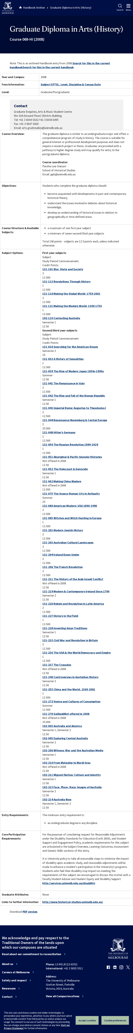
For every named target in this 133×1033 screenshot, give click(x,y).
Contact (7, 997)
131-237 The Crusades (56, 665)
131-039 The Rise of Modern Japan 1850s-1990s (73, 371)
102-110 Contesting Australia (61, 318)
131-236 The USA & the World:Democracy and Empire (76, 652)
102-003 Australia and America (62, 726)
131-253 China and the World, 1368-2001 (68, 689)
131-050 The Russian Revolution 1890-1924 (70, 444)
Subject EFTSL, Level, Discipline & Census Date (71, 84)
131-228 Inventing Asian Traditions (64, 628)
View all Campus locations (62, 996)
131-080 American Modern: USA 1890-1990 (69, 506)
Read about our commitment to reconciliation (31, 954)
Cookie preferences (115, 1020)
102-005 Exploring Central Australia (65, 738)
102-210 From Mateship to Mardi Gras (66, 763)
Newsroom (9, 988)
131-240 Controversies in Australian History (70, 677)
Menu (128, 9)
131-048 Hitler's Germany (58, 432)
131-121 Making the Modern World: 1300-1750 (72, 306)
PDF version (30, 912)
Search (120, 9)
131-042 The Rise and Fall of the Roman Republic (73, 395)
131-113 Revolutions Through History (66, 281)
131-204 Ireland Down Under (60, 554)
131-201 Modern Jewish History (62, 530)
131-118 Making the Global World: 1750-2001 (71, 293)
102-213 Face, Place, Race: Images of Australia (72, 787)
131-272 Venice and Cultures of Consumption (71, 701)
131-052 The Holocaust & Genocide (65, 469)
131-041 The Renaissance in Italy (63, 383)
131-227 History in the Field (60, 616)
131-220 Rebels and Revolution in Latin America (73, 604)
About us (7, 964)
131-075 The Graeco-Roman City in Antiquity (71, 493)
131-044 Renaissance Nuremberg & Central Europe (74, 420)
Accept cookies (87, 1020)
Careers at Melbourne (16, 972)
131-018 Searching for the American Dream (70, 347)
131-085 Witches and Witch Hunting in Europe (71, 518)
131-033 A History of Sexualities (63, 359)
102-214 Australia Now (56, 799)
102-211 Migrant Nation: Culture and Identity (71, 775)
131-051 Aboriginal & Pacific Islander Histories (72, 457)
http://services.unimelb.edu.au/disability (68, 883)
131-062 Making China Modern (61, 481)
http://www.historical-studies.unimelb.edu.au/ (72, 902)
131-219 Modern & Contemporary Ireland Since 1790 (75, 591)
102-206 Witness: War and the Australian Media (72, 750)
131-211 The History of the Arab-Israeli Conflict (72, 579)
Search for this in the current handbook (48, 67)
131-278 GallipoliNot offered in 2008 (65, 714)
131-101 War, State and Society (62, 269)
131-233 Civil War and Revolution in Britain (70, 640)
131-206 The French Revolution (62, 567)
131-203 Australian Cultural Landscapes (67, 542)
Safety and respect (14, 980)
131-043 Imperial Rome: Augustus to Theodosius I (74, 408)
